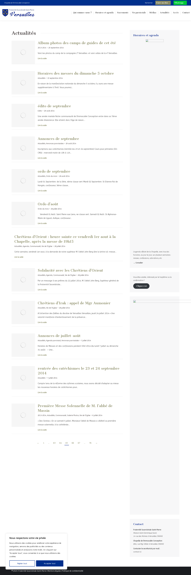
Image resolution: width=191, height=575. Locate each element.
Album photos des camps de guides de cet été (77, 43)
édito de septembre (54, 106)
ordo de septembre (54, 171)
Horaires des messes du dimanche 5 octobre (76, 73)
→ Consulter (138, 263)
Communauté (35, 246)
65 (67, 443)
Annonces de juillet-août (59, 336)
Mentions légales (54, 571)
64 (60, 443)
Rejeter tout (22, 563)
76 (90, 443)
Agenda (26, 246)
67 (79, 443)
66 (73, 443)
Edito (40, 111)
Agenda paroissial (53, 340)
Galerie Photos (73, 415)
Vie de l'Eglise (47, 246)
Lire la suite (42, 58)
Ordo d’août (48, 204)
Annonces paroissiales (55, 143)
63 (54, 443)
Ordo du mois (51, 176)
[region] (36, 551)
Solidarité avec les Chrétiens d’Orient (70, 270)
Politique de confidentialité (72, 571)
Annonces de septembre (58, 139)
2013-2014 (42, 48)
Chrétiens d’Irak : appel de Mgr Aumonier (74, 303)
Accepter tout (49, 563)
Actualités (41, 78)
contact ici (137, 552)
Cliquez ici (141, 286)
